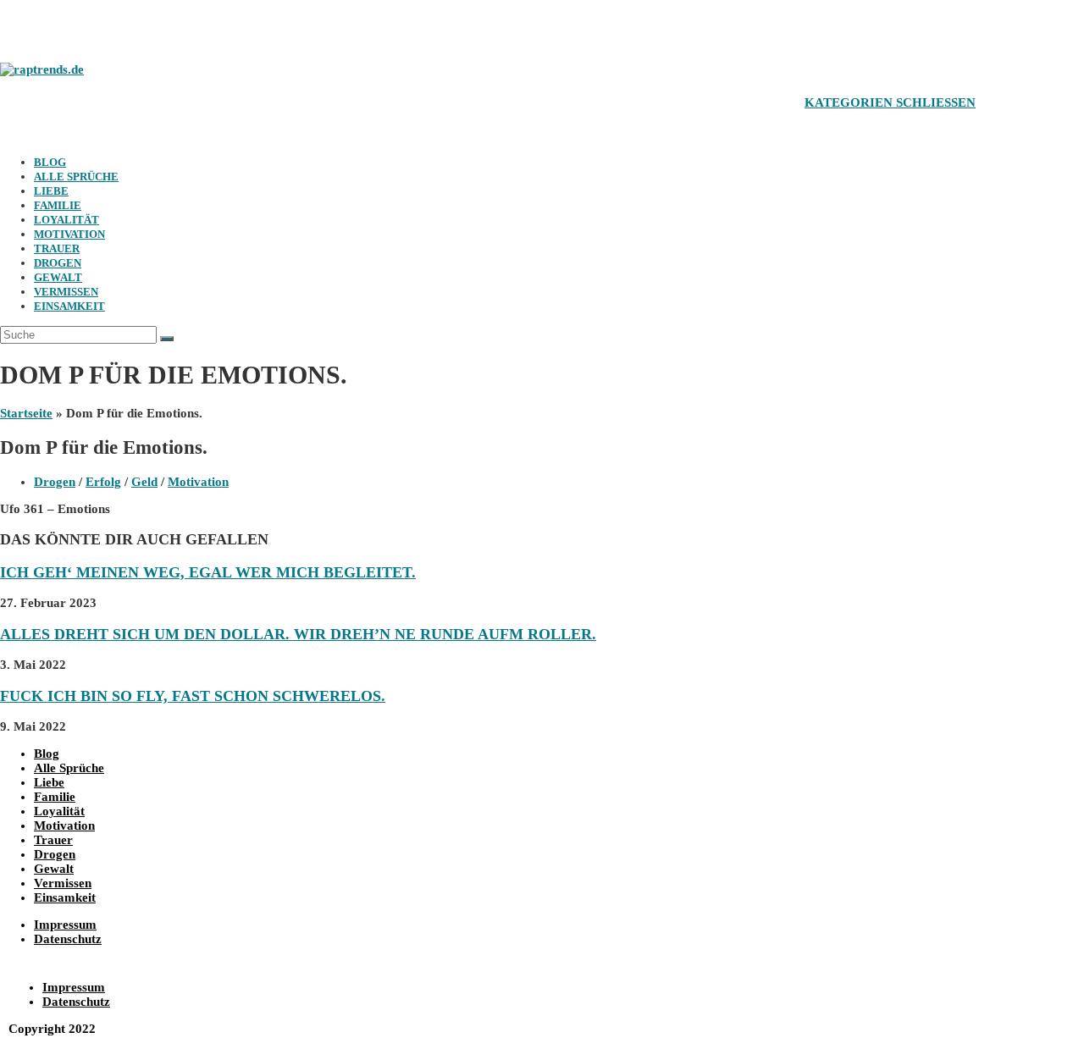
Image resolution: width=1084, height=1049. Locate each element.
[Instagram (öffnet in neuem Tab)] (55, 27)
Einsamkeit (69, 306)
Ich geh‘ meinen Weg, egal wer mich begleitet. (208, 572)
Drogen (57, 263)
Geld (144, 482)
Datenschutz (68, 939)
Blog (50, 162)
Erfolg (103, 482)
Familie (57, 205)
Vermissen (66, 291)
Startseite (26, 413)
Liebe (51, 191)
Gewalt (58, 277)
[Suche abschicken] (167, 338)
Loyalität (66, 219)
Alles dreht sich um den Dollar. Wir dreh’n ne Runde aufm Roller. (298, 634)
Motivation (69, 234)
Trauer (57, 248)
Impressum (65, 924)
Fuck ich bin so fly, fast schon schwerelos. (192, 695)
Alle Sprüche (76, 176)
